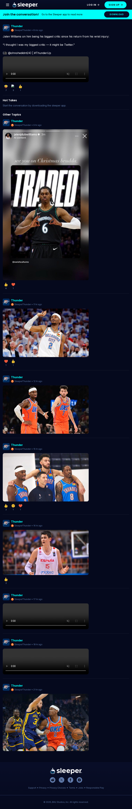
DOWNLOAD (117, 14)
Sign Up (114, 5)
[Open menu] (8, 5)
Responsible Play (95, 787)
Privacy (43, 787)
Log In (91, 5)
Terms (72, 787)
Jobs (80, 787)
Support (32, 787)
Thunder (17, 26)
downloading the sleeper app (49, 105)
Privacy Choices (58, 787)
